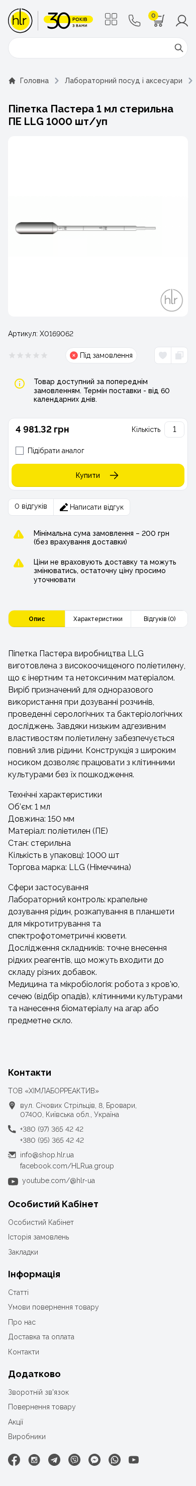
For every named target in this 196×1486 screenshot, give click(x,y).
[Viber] (74, 1460)
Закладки (23, 1252)
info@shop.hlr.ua (47, 1155)
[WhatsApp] (115, 1460)
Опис (37, 619)
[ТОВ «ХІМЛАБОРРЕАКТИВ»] (50, 20)
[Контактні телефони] (135, 21)
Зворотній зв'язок (38, 1392)
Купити (88, 475)
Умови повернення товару (53, 1307)
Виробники (27, 1437)
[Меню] (111, 19)
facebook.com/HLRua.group (67, 1166)
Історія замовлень (38, 1237)
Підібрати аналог (56, 451)
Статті (18, 1292)
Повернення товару (42, 1407)
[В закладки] (163, 355)
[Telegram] (54, 1460)
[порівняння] (179, 355)
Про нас (22, 1322)
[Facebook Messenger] (94, 1460)
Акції (15, 1422)
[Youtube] (134, 1460)
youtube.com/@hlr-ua (58, 1181)
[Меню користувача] (182, 21)
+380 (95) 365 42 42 (52, 1140)
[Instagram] (34, 1460)
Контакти (23, 1352)
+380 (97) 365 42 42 (51, 1129)
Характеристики (98, 619)
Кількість (146, 429)
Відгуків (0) (159, 619)
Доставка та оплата (41, 1337)
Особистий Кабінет (41, 1222)
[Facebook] (14, 1460)
